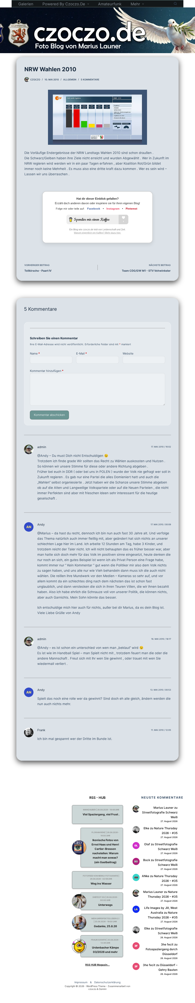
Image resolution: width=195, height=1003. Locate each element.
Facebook (93, 208)
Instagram (112, 208)
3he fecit (167, 944)
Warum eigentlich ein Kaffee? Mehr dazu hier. (97, 232)
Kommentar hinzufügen (46, 371)
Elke (146, 828)
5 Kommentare (90, 79)
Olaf (147, 844)
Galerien (25, 4)
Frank (41, 730)
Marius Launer (163, 807)
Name (35, 353)
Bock (146, 860)
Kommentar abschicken (49, 415)
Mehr (135, 4)
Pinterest (131, 208)
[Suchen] (175, 3)
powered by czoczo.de (63, 4)
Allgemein (69, 79)
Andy (41, 524)
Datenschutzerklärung (107, 982)
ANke (145, 876)
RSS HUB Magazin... (97, 964)
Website (128, 353)
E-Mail (81, 353)
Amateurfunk (109, 4)
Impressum (80, 982)
